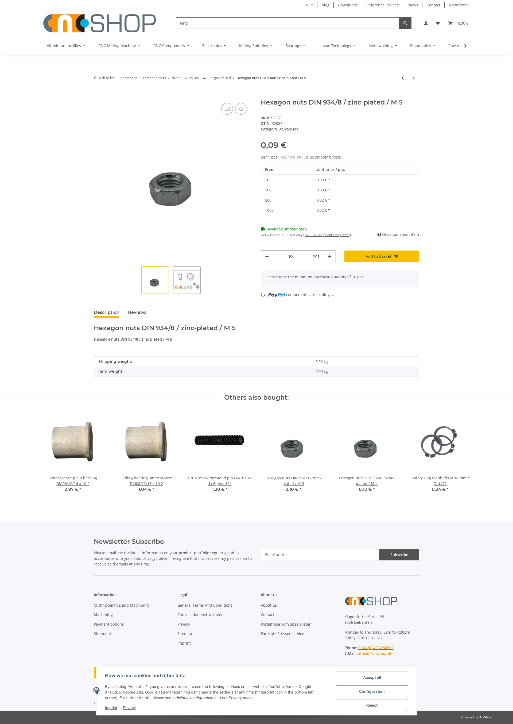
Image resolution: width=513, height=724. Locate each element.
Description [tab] (106, 312)
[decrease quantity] (267, 256)
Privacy (129, 707)
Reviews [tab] (137, 312)
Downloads (348, 4)
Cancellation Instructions (199, 614)
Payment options (109, 624)
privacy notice (154, 558)
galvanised (289, 129)
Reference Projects (383, 4)
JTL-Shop (485, 717)
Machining (103, 614)
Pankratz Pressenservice (282, 633)
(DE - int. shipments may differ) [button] (328, 235)
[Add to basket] (98, 96)
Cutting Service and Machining (121, 605)
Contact (433, 4)
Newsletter (458, 4)
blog (325, 4)
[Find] (405, 23)
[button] (426, 23)
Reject (372, 705)
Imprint (111, 707)
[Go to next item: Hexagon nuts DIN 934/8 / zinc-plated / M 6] (413, 78)
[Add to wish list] (241, 109)
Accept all (372, 677)
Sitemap (184, 633)
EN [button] (306, 4)
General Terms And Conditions (204, 605)
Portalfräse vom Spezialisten (286, 624)
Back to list (106, 77)
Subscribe (399, 554)
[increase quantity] (330, 256)
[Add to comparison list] (227, 109)
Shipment (102, 633)
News (413, 4)
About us (269, 605)
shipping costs (328, 157)
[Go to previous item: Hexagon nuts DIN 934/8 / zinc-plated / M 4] (402, 78)
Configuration (372, 691)
